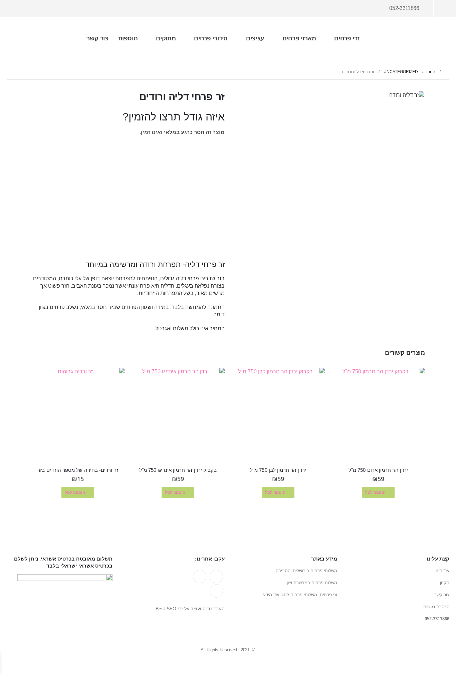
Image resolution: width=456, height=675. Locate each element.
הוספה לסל (200, 237)
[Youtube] (33, 8)
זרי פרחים (347, 38)
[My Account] (443, 8)
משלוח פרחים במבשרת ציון (312, 582)
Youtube (199, 576)
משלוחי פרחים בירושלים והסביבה (306, 570)
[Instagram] (20, 8)
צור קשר (97, 38)
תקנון (444, 582)
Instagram (216, 591)
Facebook (216, 576)
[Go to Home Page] (447, 71)
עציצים (255, 38)
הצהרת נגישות (436, 606)
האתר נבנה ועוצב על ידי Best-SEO (190, 608)
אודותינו (442, 570)
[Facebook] (44, 8)
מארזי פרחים (299, 38)
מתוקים (166, 38)
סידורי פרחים (211, 38)
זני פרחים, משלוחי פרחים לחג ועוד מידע (300, 594)
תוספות (128, 38)
